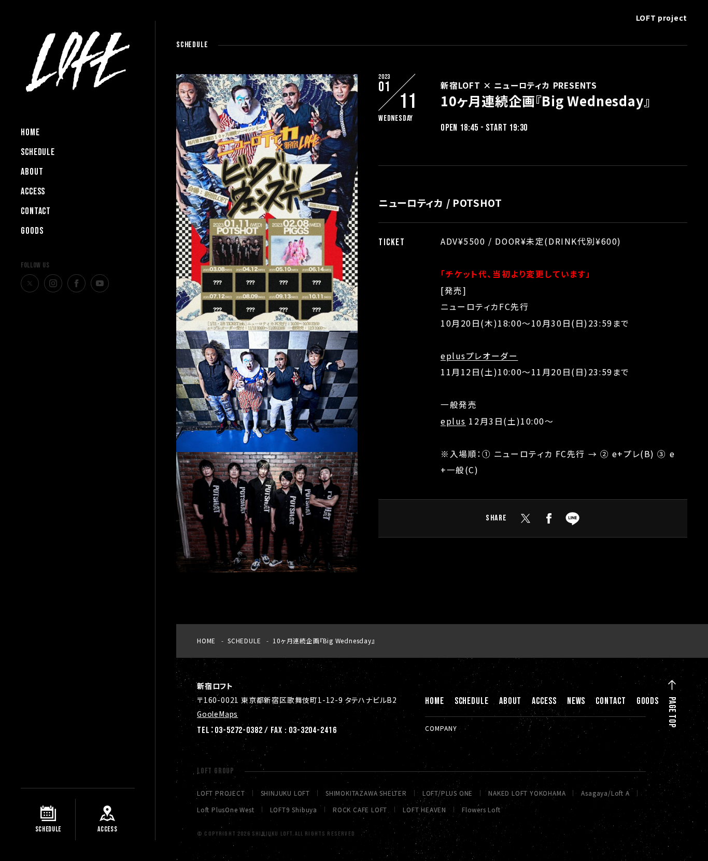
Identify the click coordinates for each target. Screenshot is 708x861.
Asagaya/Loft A (605, 793)
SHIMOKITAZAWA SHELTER (366, 793)
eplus (453, 421)
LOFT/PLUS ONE (447, 793)
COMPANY (441, 728)
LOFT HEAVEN (424, 810)
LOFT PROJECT (221, 793)
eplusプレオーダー (479, 356)
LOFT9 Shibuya (293, 810)
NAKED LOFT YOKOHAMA (526, 793)
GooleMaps (217, 714)
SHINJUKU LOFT (285, 793)
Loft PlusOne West (225, 810)
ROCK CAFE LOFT (360, 810)
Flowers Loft (481, 810)
